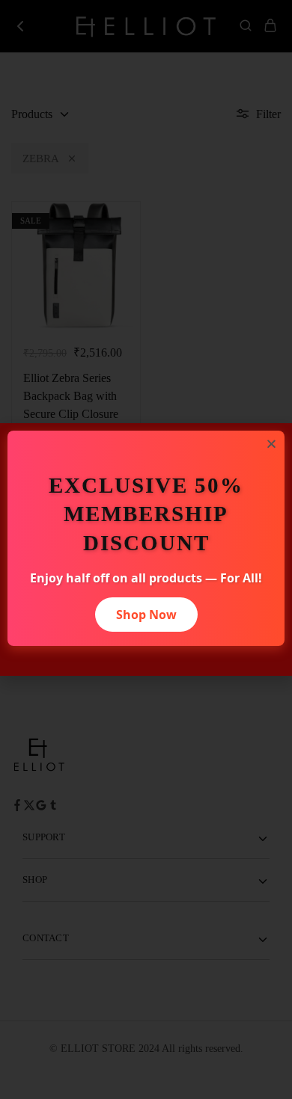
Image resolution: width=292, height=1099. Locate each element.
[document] (146, 549)
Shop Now (146, 614)
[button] (271, 443)
